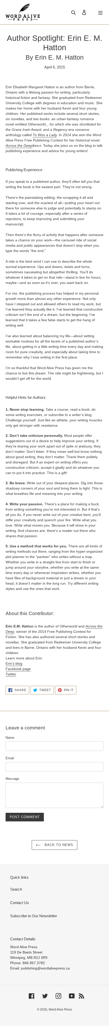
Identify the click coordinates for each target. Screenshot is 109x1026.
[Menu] (100, 12)
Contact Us (19, 903)
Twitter (11, 674)
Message (12, 779)
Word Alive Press (60, 1009)
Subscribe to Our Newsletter (33, 916)
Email (10, 758)
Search (16, 889)
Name (10, 738)
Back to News (58, 845)
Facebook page (18, 669)
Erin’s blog (14, 663)
